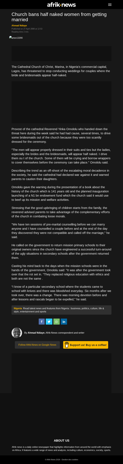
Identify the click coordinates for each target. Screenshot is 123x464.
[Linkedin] (64, 322)
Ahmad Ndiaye (19, 25)
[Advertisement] (61, 53)
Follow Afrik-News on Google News (37, 345)
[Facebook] (42, 322)
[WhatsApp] (56, 322)
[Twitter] (49, 322)
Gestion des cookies (70, 460)
